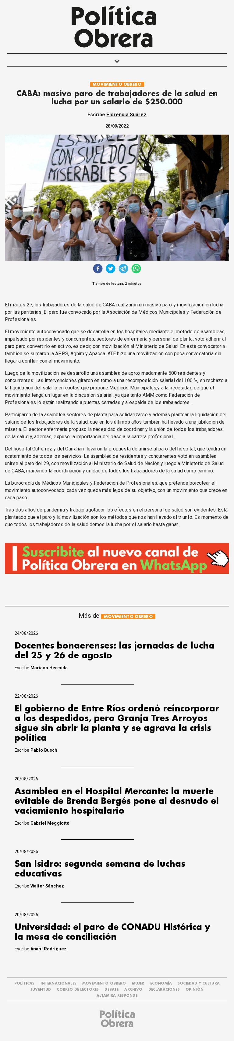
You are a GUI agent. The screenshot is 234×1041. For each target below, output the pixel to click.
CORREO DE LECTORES (78, 989)
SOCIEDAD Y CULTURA (199, 983)
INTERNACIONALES (58, 983)
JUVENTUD (40, 989)
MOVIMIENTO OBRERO (117, 84)
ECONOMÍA (161, 983)
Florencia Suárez (126, 114)
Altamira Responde (117, 995)
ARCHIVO (133, 989)
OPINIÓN (195, 989)
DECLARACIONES (164, 989)
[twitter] (110, 269)
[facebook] (98, 269)
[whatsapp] (136, 269)
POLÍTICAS (24, 983)
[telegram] (123, 269)
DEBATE (112, 989)
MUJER (138, 983)
